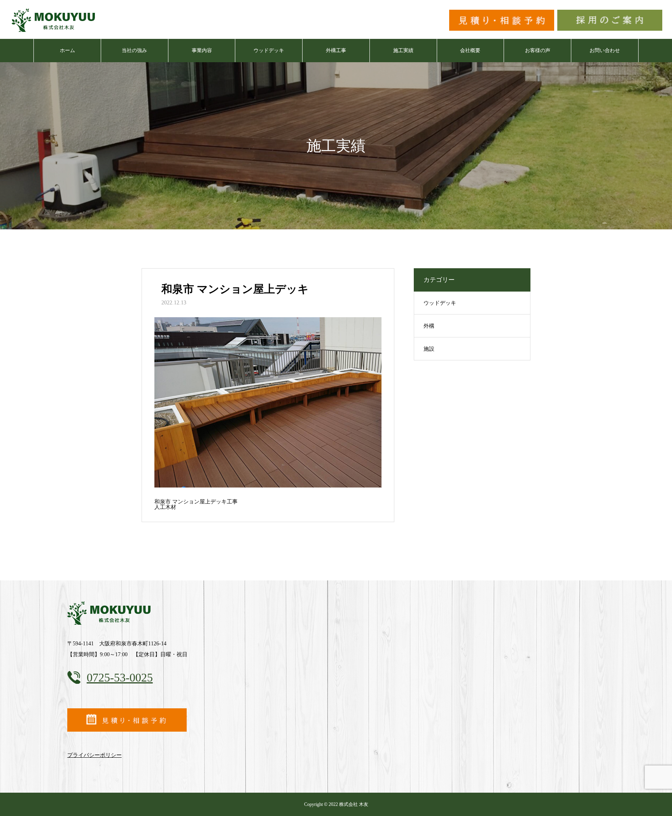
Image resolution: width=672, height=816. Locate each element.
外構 (429, 326)
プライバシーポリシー (94, 755)
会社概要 (470, 50)
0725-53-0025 (120, 677)
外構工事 (336, 50)
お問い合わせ (605, 50)
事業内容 (202, 50)
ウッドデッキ (269, 50)
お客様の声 (537, 50)
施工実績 (403, 50)
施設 (429, 349)
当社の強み (134, 50)
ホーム (67, 50)
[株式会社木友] (54, 19)
